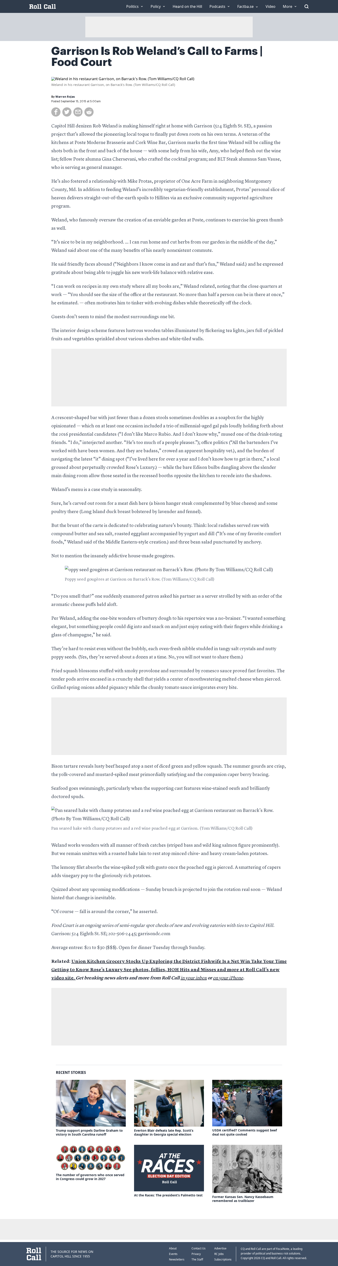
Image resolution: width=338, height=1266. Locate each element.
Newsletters (176, 1259)
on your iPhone (228, 978)
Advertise (220, 1248)
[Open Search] (306, 6)
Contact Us (199, 1248)
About (173, 1248)
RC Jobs (219, 1254)
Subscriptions (223, 1259)
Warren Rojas (65, 96)
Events (173, 1254)
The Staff (197, 1259)
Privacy (196, 1254)
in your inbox (193, 978)
